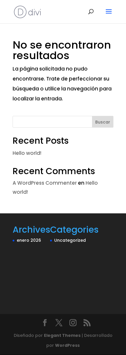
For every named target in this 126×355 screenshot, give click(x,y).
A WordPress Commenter (45, 182)
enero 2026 (29, 240)
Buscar (102, 122)
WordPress (67, 345)
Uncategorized (70, 240)
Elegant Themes (62, 335)
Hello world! (27, 153)
